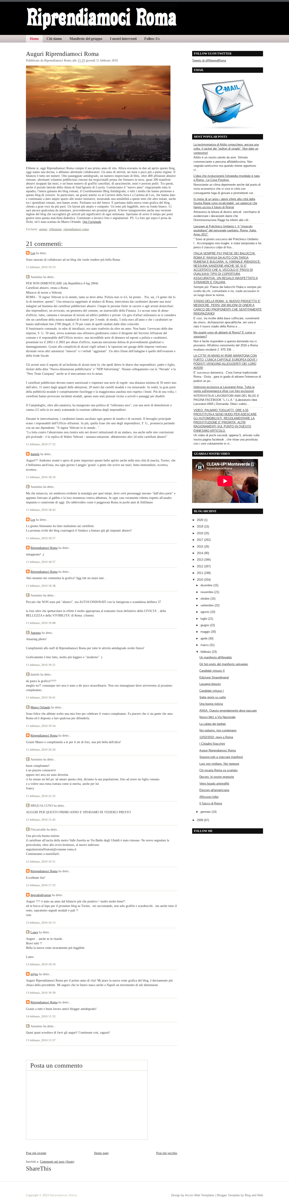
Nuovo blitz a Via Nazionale (217, 717)
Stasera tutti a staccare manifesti (221, 757)
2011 (200, 573)
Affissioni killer (209, 797)
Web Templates (204, 1195)
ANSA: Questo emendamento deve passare (228, 710)
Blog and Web (254, 1195)
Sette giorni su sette (212, 697)
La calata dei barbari (212, 724)
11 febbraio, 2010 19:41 (41, 697)
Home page (101, 1153)
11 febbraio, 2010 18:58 (41, 585)
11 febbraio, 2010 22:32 (41, 796)
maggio (205, 631)
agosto (205, 612)
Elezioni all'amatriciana (214, 790)
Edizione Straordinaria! (214, 677)
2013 (200, 559)
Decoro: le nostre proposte (216, 777)
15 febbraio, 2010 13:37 (41, 1040)
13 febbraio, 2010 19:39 (41, 992)
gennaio (206, 811)
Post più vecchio (166, 1153)
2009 (200, 820)
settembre (207, 605)
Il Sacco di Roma (210, 803)
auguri (43, 229)
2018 (200, 533)
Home (34, 39)
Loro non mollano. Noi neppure (219, 763)
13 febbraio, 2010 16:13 (41, 922)
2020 (200, 520)
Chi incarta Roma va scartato (218, 770)
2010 (200, 579)
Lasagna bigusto (210, 684)
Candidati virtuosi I (211, 690)
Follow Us (152, 39)
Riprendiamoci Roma (44, 548)
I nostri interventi (123, 39)
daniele (35, 454)
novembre (207, 592)
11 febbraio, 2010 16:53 (41, 267)
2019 (200, 526)
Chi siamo (54, 39)
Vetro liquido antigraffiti (214, 783)
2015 (200, 546)
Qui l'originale (92, 222)
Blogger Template (228, 1195)
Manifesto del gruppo (86, 39)
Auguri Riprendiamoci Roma (62, 53)
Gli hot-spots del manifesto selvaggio (223, 664)
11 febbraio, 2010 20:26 (41, 749)
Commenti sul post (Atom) (57, 1161)
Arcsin (189, 1195)
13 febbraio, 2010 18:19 (41, 964)
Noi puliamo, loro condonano (217, 730)
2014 (200, 553)
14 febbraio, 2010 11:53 (41, 1016)
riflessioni (55, 229)
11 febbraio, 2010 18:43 (41, 509)
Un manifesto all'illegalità (215, 657)
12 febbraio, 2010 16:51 (41, 861)
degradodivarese (40, 895)
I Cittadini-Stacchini (212, 743)
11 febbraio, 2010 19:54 (41, 726)
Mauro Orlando (40, 707)
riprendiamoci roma (76, 229)
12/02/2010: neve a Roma (216, 737)
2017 (200, 539)
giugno (205, 625)
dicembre (206, 585)
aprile (204, 638)
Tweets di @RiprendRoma (209, 60)
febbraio (206, 651)
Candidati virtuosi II (212, 670)
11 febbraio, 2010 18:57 (41, 538)
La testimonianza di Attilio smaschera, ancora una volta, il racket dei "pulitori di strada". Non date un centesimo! (226, 148)
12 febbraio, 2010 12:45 (41, 819)
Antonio (35, 633)
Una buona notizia (211, 704)
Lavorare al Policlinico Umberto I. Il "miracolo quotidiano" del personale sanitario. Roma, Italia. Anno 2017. (225, 230)
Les (32, 253)
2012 (200, 566)
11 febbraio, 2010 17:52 (41, 444)
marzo (205, 645)
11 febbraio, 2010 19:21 (41, 665)
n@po (34, 974)
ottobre (205, 598)
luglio (204, 618)
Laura (34, 932)
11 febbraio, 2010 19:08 (41, 623)
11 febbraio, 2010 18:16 (41, 477)
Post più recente (36, 1153)
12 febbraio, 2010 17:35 (41, 885)
